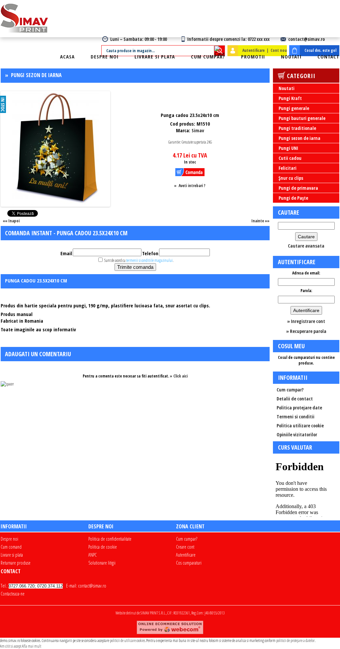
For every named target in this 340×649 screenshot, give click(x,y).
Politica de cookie (102, 547)
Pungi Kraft (290, 98)
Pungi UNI (288, 148)
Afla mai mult (31, 646)
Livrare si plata (154, 56)
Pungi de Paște (293, 198)
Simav (198, 130)
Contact (328, 56)
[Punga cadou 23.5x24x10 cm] (55, 204)
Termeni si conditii (295, 416)
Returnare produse (16, 563)
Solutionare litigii (102, 563)
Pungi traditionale (297, 128)
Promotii (253, 56)
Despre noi (105, 56)
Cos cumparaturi (189, 563)
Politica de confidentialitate (109, 539)
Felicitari (288, 168)
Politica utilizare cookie (300, 425)
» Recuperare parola (306, 331)
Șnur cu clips (291, 178)
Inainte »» (260, 221)
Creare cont (185, 547)
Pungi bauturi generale (302, 118)
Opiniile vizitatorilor (297, 434)
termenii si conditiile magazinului (149, 260)
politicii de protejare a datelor (295, 640)
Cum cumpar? (208, 56)
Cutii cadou (290, 158)
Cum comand (11, 547)
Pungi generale (294, 108)
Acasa (67, 56)
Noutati (291, 56)
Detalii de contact (295, 398)
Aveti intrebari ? (192, 185)
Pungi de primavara (298, 188)
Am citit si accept (10, 646)
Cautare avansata (306, 246)
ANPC (92, 555)
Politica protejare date (299, 407)
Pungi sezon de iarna (36, 75)
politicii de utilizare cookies (127, 640)
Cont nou (279, 50)
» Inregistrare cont (306, 321)
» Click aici (179, 376)
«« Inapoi (11, 221)
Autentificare (253, 50)
